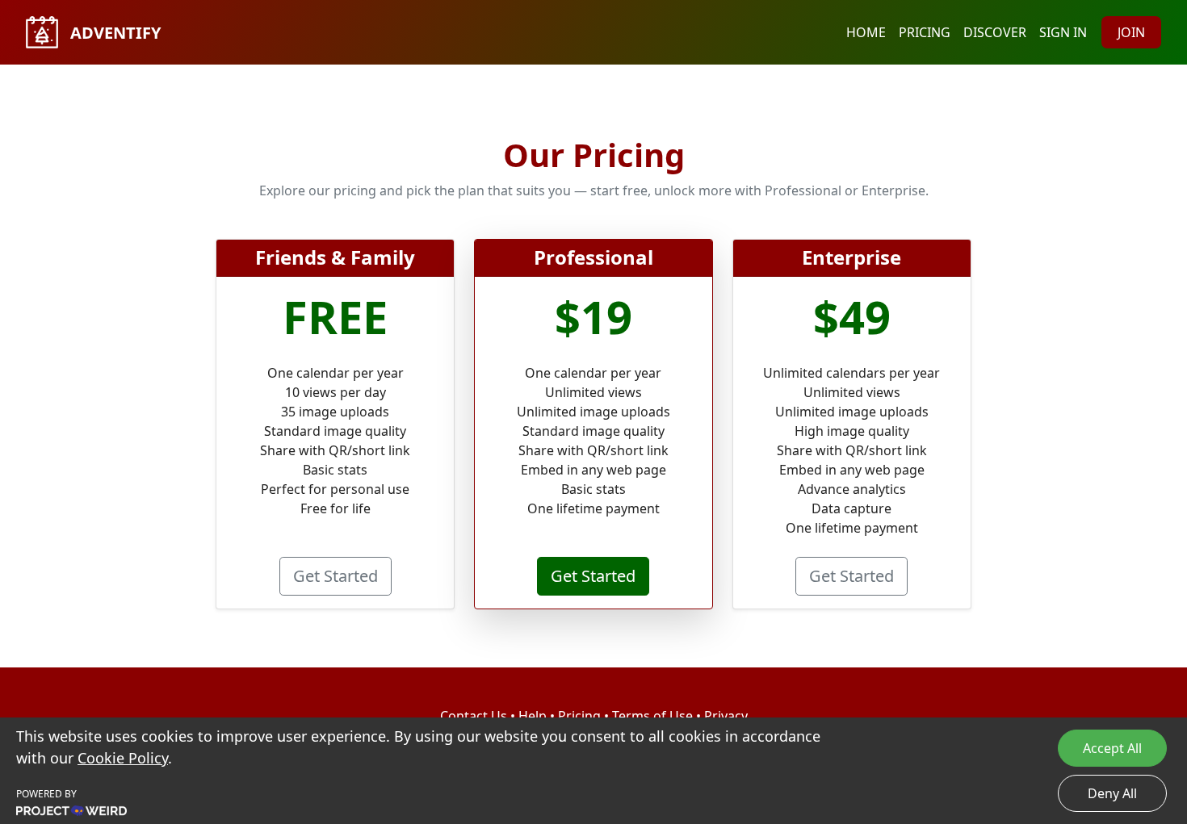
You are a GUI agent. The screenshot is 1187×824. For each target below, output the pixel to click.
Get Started (335, 576)
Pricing (924, 32)
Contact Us (473, 716)
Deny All (1112, 793)
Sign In (1063, 32)
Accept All (1112, 748)
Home (866, 32)
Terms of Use (652, 716)
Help (532, 716)
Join (1131, 32)
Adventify (113, 33)
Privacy (726, 716)
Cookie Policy (123, 758)
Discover (994, 32)
